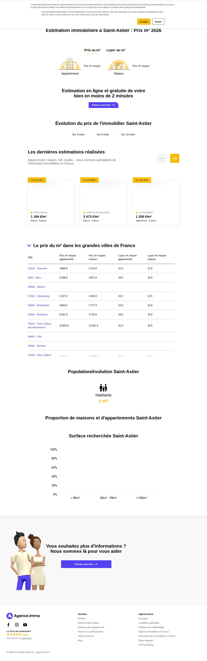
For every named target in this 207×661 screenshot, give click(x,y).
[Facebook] (8, 625)
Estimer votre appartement (91, 627)
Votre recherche (86, 636)
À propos (143, 618)
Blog (80, 640)
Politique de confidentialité (151, 627)
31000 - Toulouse (37, 268)
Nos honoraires (146, 644)
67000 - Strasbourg (38, 296)
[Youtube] (25, 625)
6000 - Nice (34, 277)
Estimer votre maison (88, 623)
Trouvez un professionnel (90, 631)
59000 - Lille (35, 336)
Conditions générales (149, 623)
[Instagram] (17, 625)
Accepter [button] (144, 21)
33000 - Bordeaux (38, 314)
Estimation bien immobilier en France (157, 636)
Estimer (82, 618)
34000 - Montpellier (38, 305)
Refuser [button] (158, 21)
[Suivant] (174, 158)
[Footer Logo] (23, 616)
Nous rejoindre (146, 640)
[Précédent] (161, 158)
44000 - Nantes (36, 286)
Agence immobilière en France (154, 631)
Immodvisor (27, 638)
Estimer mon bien (101, 105)
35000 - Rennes (37, 345)
